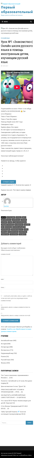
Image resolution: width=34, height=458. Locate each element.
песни (26, 229)
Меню (6, 21)
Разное (3, 356)
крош (9, 222)
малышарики (19, 224)
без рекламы (10, 217)
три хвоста (22, 234)
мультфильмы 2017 (17, 229)
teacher (6, 206)
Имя (3, 279)
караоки (23, 219)
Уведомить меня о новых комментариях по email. (15, 308)
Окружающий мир (7, 353)
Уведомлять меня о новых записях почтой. (15, 315)
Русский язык (5, 38)
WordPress (24, 455)
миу (3, 227)
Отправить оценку (8, 182)
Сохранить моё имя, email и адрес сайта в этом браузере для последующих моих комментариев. (16, 298)
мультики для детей (19, 227)
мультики (8, 227)
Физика (3, 363)
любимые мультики (7, 224)
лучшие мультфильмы (19, 222)
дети (24, 217)
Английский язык (7, 340)
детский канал (6, 219)
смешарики (23, 232)
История (4, 344)
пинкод (4, 232)
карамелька (15, 219)
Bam (30, 455)
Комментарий (6, 254)
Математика (5, 350)
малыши (27, 224)
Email (3, 287)
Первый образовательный (17, 9)
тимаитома (5, 234)
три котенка (13, 234)
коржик (4, 222)
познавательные (13, 232)
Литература (5, 347)
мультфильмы (6, 229)
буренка (18, 217)
